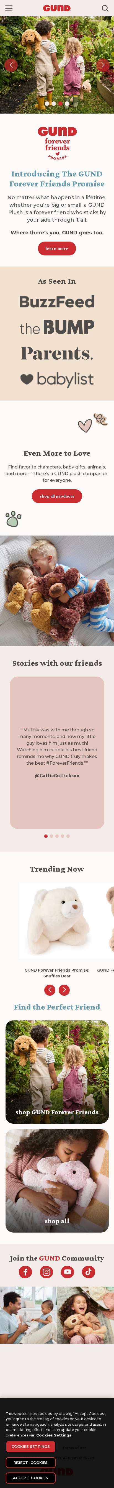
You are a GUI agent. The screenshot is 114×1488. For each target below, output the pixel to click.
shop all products (57, 496)
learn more (57, 248)
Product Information (77, 1392)
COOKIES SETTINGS (30, 1446)
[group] (57, 930)
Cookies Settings (53, 1435)
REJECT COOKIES (31, 1462)
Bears (10, 1392)
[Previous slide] (49, 990)
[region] (57, 1443)
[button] (9, 8)
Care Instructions (74, 1385)
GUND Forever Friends (24, 1385)
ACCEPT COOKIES (30, 1478)
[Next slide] (64, 990)
